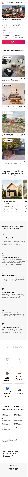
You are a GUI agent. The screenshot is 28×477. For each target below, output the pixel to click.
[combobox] (13, 32)
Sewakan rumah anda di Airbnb (15, 2)
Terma (15, 469)
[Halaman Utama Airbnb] (3, 2)
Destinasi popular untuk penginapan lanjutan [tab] (13, 409)
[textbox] (7, 37)
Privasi (11, 469)
